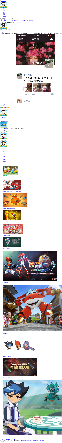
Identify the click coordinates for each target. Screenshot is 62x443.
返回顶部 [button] (2, 441)
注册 (4, 8)
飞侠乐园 (10, 20)
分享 (4, 105)
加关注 (1, 153)
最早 (5, 121)
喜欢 (4, 13)
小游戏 (4, 16)
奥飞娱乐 (6, 439)
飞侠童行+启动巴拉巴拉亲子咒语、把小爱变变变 (22, 20)
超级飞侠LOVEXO (4, 128)
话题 (4, 14)
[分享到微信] (3, 107)
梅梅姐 (1, 29)
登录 (1, 8)
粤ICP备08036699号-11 (26, 440)
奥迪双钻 (2, 439)
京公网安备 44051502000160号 (37, 440)
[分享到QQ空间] (9, 107)
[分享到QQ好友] (7, 107)
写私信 (5, 153)
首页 (4, 10)
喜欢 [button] (1, 105)
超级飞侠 (5, 20)
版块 (4, 12)
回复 (1, 119)
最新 (7, 121)
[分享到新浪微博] (5, 107)
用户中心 (14, 439)
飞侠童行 (6, 104)
